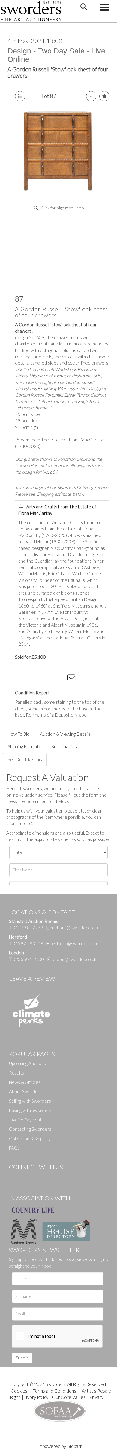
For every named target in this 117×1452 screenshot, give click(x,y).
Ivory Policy (37, 1397)
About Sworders (25, 1091)
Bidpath (75, 1446)
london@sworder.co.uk (71, 959)
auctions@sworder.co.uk (72, 927)
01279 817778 (28, 927)
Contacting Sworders (30, 1129)
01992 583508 (28, 943)
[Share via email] (72, 678)
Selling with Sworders (30, 1101)
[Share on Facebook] (23, 678)
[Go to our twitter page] (27, 1177)
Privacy (96, 1397)
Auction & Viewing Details (65, 734)
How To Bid (19, 734)
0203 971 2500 (28, 959)
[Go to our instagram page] (60, 678)
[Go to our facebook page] (14, 1177)
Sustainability (64, 746)
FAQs (14, 1147)
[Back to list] (20, 96)
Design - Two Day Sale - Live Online (56, 55)
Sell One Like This (25, 759)
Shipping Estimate (24, 746)
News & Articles (24, 1082)
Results (16, 1072)
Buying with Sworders (30, 1110)
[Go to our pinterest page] (39, 1177)
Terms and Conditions (55, 1390)
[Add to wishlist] (104, 96)
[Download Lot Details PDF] (91, 96)
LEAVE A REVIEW (32, 978)
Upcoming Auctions (27, 1063)
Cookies (19, 1390)
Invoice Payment (25, 1119)
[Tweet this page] (36, 678)
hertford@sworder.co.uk (74, 943)
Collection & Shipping (29, 1138)
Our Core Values (69, 1397)
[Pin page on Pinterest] (48, 678)
